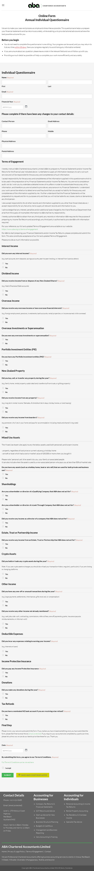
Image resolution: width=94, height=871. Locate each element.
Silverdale (21, 860)
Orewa (78, 857)
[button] (3, 5)
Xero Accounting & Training (46, 837)
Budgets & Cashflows (44, 826)
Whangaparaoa (31, 860)
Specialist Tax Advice (74, 822)
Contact (48, 851)
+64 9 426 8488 (15, 800)
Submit (7, 775)
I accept (8, 768)
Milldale (5, 860)
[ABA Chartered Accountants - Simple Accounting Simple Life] (47, 5)
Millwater (12, 860)
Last (49, 86)
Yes (6, 264)
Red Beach (86, 857)
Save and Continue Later (34, 775)
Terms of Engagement (34, 851)
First (3, 86)
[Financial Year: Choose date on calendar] (26, 106)
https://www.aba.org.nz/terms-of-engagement (20, 229)
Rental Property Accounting (77, 811)
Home (4, 851)
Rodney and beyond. (47, 860)
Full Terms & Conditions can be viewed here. (18, 762)
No (6, 267)
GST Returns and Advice (45, 811)
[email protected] (35, 734)
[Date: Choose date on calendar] (26, 749)
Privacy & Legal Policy (16, 851)
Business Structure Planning (47, 822)
